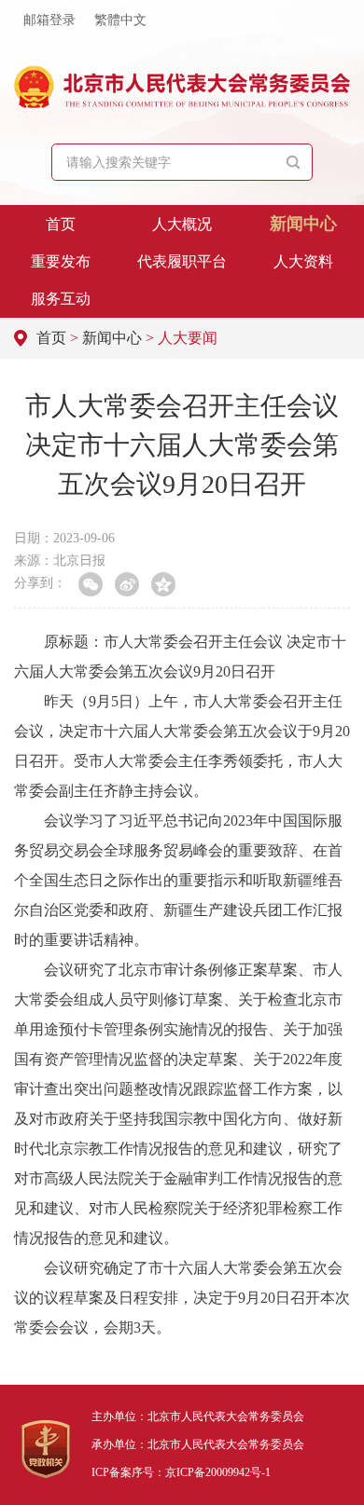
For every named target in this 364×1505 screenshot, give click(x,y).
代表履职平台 (182, 261)
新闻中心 (303, 223)
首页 (61, 224)
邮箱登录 (49, 20)
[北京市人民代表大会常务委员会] (182, 88)
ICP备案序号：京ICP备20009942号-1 (181, 1472)
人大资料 (303, 261)
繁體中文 (120, 20)
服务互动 (61, 299)
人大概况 (182, 224)
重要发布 (61, 261)
